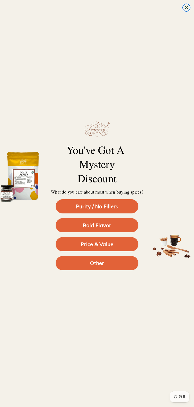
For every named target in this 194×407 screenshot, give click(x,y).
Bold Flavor (97, 225)
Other (97, 263)
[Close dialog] (186, 7)
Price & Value (97, 244)
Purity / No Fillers (97, 206)
